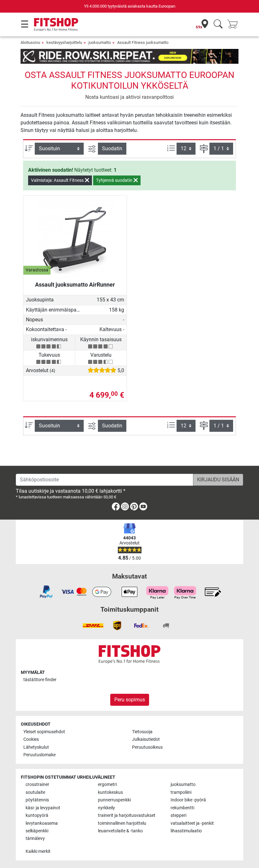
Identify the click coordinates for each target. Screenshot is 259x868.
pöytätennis (37, 800)
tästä (40, 679)
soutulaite (35, 792)
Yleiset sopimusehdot (44, 731)
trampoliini (181, 792)
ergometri (107, 784)
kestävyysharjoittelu (64, 42)
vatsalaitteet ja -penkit (192, 823)
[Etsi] (218, 24)
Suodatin (112, 149)
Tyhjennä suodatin (114, 180)
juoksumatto (99, 42)
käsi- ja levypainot (43, 808)
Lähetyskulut (36, 747)
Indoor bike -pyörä (188, 800)
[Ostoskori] (234, 24)
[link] (116, 508)
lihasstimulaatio (186, 831)
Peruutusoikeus (147, 747)
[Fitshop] (56, 24)
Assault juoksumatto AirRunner (75, 284)
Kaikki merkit (38, 851)
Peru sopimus (129, 700)
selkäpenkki (37, 831)
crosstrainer (37, 784)
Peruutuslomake (39, 755)
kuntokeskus (110, 792)
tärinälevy (35, 838)
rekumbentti (182, 808)
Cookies (31, 739)
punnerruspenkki (114, 800)
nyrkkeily (106, 808)
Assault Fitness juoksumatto (142, 42)
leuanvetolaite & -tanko (120, 831)
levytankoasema (42, 823)
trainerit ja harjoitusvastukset (126, 815)
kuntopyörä (37, 815)
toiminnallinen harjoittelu (122, 823)
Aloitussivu (30, 42)
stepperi (178, 815)
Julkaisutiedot (146, 739)
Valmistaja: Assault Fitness (58, 180)
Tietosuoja (142, 731)
